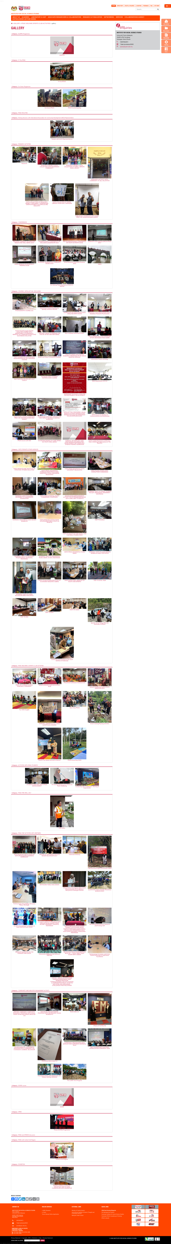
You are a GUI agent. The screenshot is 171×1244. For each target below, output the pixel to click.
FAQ (151, 6)
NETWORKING (109, 17)
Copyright (24, 1238)
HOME (113, 6)
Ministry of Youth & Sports (78, 1210)
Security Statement (48, 1238)
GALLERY (17, 23)
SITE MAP (156, 6)
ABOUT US (16, 17)
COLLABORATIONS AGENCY (134, 17)
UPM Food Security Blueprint (109, 1210)
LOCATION (138, 6)
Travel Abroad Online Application (50, 1214)
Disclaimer (35, 1238)
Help (40, 1238)
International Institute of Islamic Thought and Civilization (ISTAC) (83, 1213)
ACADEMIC (25, 17)
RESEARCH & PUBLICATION (92, 17)
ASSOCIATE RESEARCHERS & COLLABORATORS (64, 17)
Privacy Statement (15, 1238)
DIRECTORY (120, 6)
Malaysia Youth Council (77, 1215)
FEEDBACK (146, 6)
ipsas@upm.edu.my (126, 46)
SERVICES (119, 17)
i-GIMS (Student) (46, 1210)
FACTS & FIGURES (129, 6)
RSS (29, 1238)
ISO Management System (108, 1212)
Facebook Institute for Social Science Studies (113, 1214)
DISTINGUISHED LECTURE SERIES (24, 19)
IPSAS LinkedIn (105, 1218)
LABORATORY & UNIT (38, 17)
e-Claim (44, 1212)
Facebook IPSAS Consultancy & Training (112, 1216)
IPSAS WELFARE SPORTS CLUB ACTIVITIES (35, 23)
